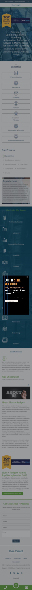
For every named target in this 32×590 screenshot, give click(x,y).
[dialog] (16, 295)
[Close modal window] (27, 277)
